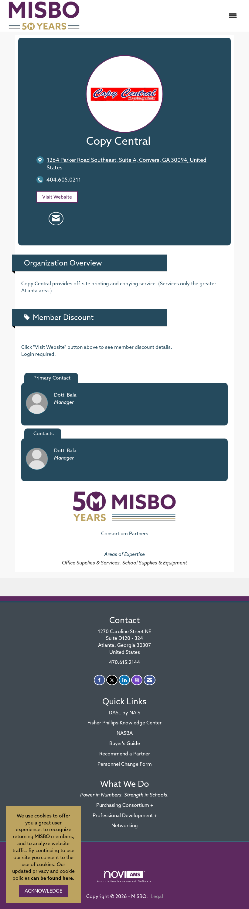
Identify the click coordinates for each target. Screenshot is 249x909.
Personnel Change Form (124, 764)
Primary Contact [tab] (51, 378)
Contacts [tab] (43, 433)
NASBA (125, 733)
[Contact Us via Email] (149, 680)
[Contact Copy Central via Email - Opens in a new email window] (56, 218)
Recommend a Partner (124, 754)
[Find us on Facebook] (99, 680)
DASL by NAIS (124, 713)
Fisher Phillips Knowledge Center (124, 723)
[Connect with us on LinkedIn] (124, 680)
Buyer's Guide (124, 743)
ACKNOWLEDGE (43, 891)
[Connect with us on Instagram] (136, 680)
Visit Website (57, 197)
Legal (157, 896)
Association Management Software (124, 881)
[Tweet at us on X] (112, 680)
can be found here (52, 878)
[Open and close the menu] (163, 16)
